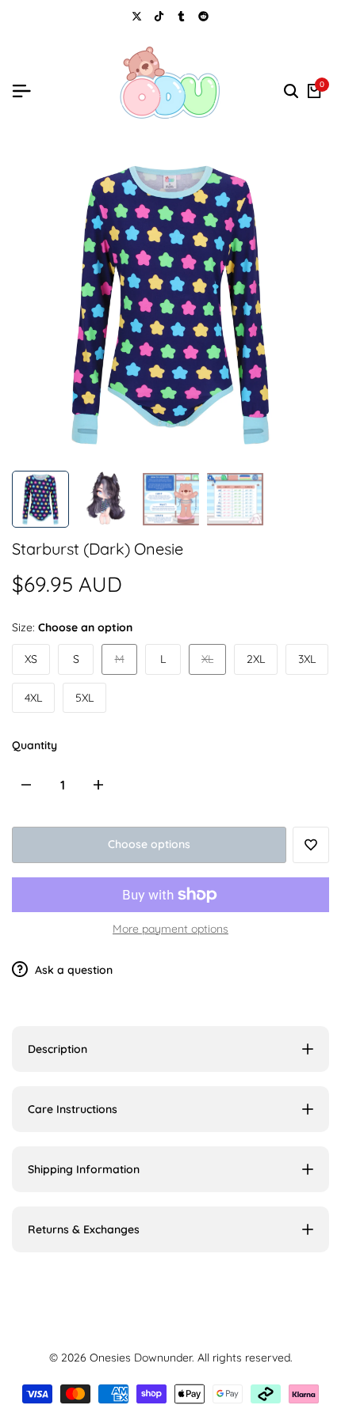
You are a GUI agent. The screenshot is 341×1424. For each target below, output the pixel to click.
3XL (307, 659)
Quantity (34, 745)
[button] (311, 845)
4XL (33, 698)
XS (31, 659)
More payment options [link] (170, 929)
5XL (84, 698)
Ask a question (72, 970)
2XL (256, 659)
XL (213, 662)
